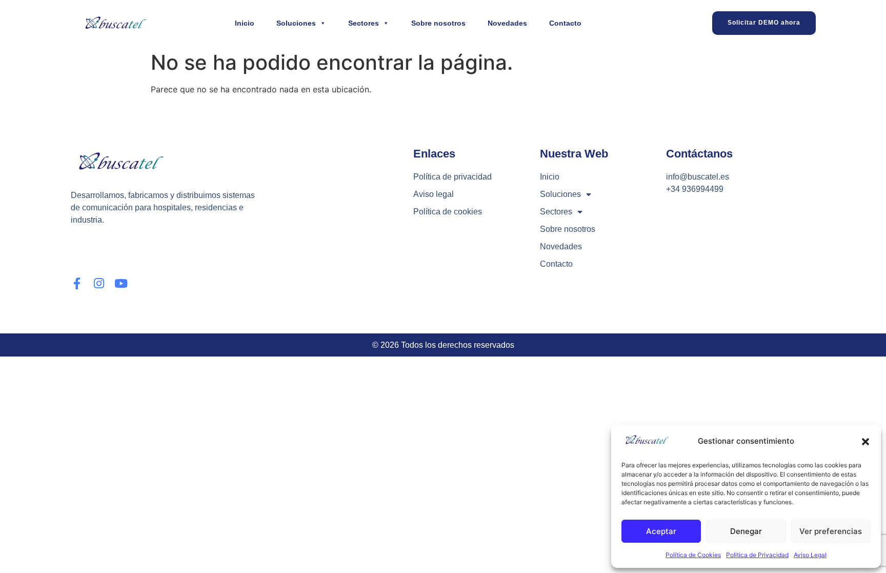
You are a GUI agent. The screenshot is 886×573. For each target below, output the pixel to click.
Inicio (244, 23)
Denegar (746, 531)
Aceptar (661, 531)
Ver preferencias (830, 531)
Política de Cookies (693, 555)
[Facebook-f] (77, 283)
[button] (865, 442)
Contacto (565, 23)
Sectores (363, 23)
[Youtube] (121, 283)
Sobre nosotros (438, 23)
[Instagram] (99, 283)
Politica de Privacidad (757, 555)
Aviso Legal (810, 555)
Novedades (507, 23)
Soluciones (296, 23)
